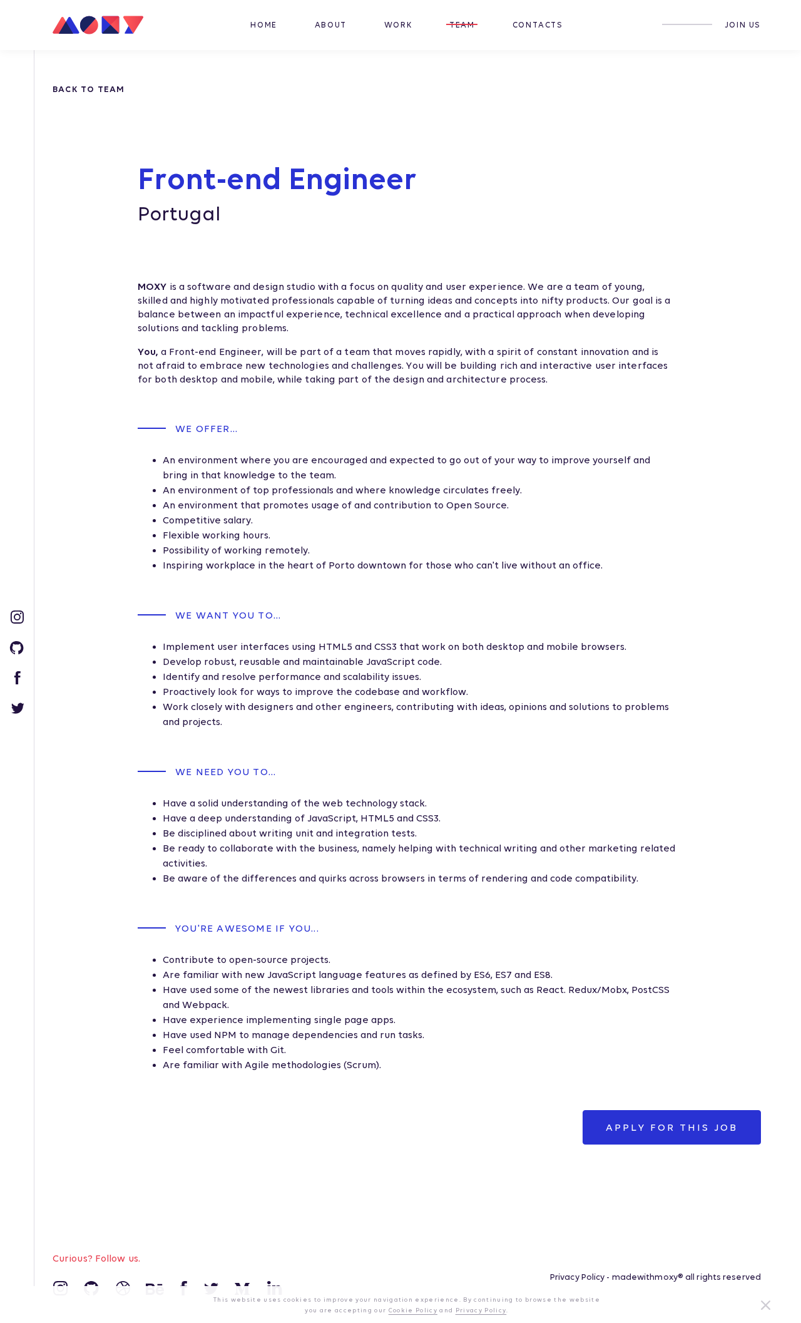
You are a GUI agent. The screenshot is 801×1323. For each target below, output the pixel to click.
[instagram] (17, 616)
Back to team (89, 89)
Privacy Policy (577, 1277)
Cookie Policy (413, 1310)
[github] (17, 646)
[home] (103, 25)
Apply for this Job (672, 1127)
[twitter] (17, 707)
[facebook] (17, 677)
